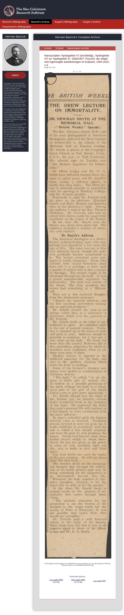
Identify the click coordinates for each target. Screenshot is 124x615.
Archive (48, 48)
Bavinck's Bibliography (14, 21)
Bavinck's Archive (40, 21)
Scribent (59, 48)
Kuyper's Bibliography (66, 21)
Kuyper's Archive (92, 21)
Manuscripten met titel (78, 48)
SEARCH (15, 75)
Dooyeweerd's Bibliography (16, 26)
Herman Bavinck (15, 36)
